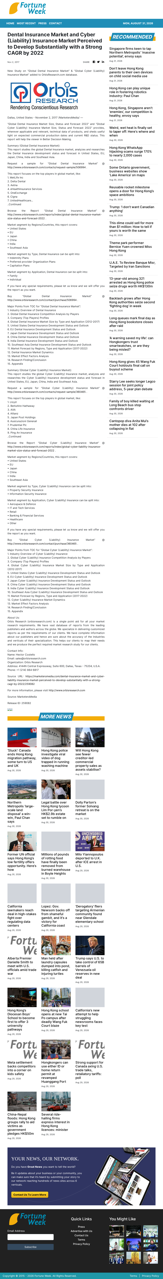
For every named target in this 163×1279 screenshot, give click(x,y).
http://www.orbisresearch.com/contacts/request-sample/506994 (46, 167)
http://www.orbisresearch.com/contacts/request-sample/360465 (46, 391)
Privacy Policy (81, 1244)
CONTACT (55, 23)
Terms (81, 1239)
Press (81, 1226)
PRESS (42, 23)
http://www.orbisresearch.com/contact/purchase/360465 (42, 543)
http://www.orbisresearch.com (67, 690)
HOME (10, 23)
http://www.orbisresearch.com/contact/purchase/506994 (42, 300)
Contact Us (81, 1235)
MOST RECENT (26, 23)
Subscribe (30, 1247)
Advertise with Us (81, 1231)
